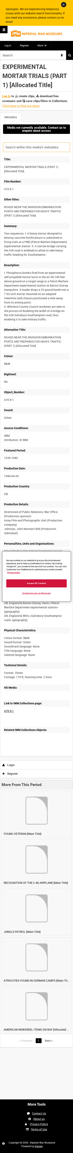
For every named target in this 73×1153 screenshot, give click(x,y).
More (40, 45)
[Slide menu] (4, 29)
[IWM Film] (36, 33)
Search (69, 55)
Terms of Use (39, 1129)
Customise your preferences (36, 593)
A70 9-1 (9, 711)
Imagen (39, 1146)
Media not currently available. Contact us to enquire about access (36, 129)
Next (49, 1040)
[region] (36, 576)
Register (24, 45)
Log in (7, 45)
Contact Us (39, 1113)
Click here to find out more (20, 106)
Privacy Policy (39, 1124)
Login (11, 765)
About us (39, 1119)
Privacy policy (13, 572)
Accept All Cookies (36, 583)
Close (63, 4)
